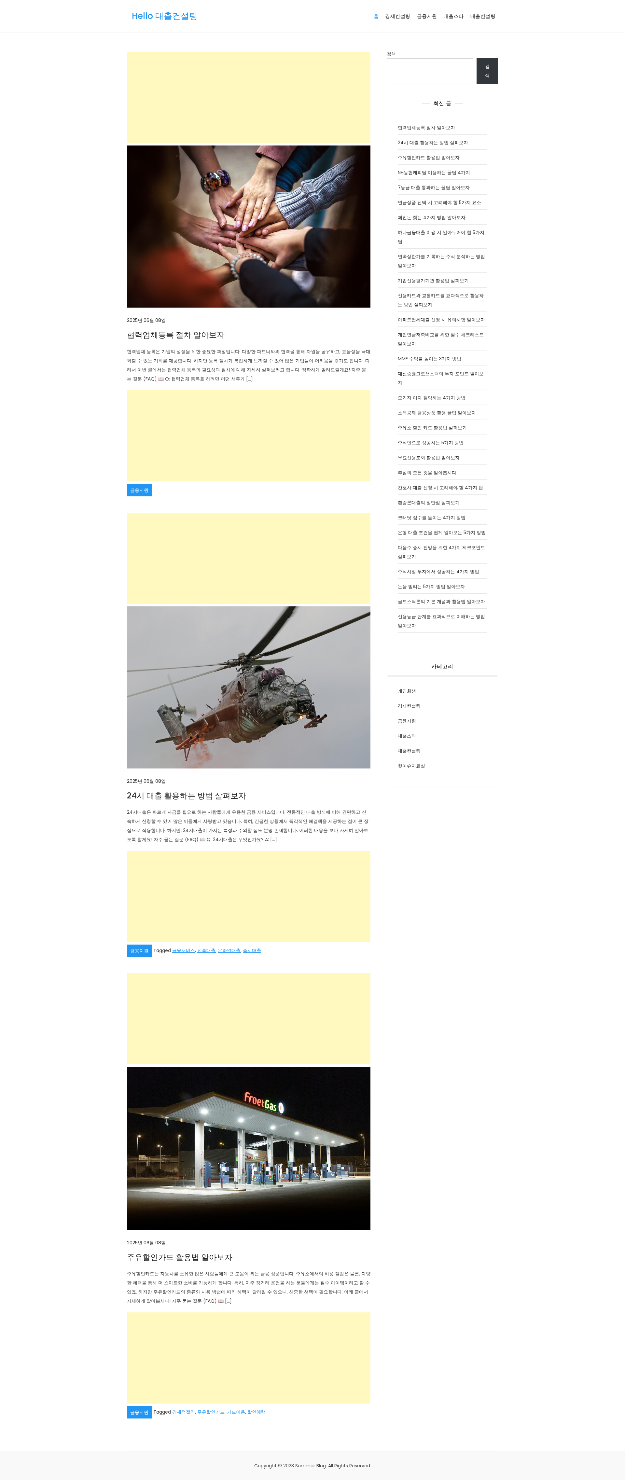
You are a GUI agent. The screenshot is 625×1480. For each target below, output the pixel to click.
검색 (391, 53)
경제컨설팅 (397, 16)
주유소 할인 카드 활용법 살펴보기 (432, 427)
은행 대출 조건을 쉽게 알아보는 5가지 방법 (442, 532)
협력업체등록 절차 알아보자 (176, 334)
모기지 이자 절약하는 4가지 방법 (431, 397)
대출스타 (454, 16)
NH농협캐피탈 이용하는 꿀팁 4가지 (434, 172)
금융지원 (427, 16)
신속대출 (206, 950)
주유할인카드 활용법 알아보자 (179, 1257)
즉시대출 (252, 950)
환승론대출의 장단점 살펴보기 (429, 502)
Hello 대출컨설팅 (165, 16)
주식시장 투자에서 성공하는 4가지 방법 (438, 571)
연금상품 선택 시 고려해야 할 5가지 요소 (439, 202)
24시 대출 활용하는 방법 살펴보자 (186, 795)
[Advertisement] (248, 97)
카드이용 (236, 1412)
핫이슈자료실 (411, 766)
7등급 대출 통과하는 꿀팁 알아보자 (434, 187)
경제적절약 (183, 1412)
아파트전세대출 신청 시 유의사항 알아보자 (441, 319)
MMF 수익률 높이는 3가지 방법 (429, 358)
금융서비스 (183, 950)
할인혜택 (256, 1412)
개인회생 (407, 691)
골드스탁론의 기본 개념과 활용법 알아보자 (441, 601)
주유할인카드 (211, 1412)
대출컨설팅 (483, 16)
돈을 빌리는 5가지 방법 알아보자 (431, 586)
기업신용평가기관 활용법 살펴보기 (433, 280)
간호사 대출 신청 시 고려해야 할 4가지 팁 (440, 487)
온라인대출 (229, 950)
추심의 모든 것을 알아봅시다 (427, 472)
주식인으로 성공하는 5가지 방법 (431, 442)
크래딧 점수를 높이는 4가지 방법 (431, 517)
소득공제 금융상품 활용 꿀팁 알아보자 (437, 412)
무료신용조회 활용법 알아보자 (429, 457)
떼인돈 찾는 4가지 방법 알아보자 (431, 217)
